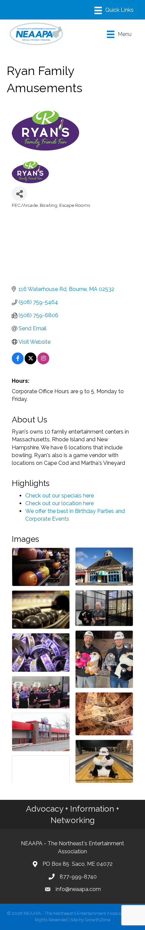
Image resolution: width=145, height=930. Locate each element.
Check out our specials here (59, 495)
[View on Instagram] (43, 362)
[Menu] (114, 10)
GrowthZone (97, 919)
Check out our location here (59, 503)
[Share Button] (19, 193)
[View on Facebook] (18, 362)
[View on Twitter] (30, 362)
